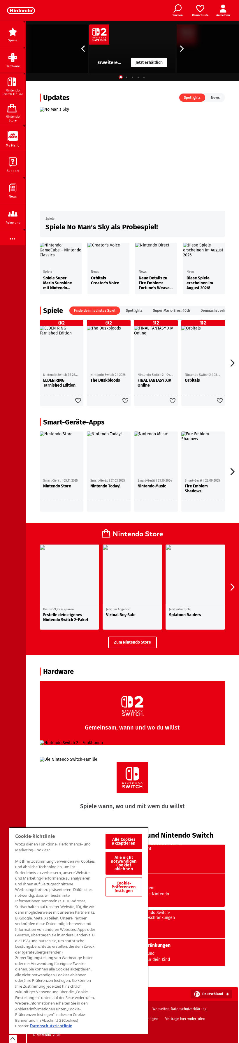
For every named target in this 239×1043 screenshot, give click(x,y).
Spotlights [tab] (192, 98)
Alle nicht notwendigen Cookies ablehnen (124, 863)
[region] (78, 930)
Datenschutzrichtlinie (51, 1025)
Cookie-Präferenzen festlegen (124, 886)
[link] (21, 10)
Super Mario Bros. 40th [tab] (171, 311)
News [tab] (215, 98)
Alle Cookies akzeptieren (123, 841)
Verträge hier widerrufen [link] (185, 1019)
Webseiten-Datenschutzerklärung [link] (179, 1009)
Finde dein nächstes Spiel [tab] (94, 311)
